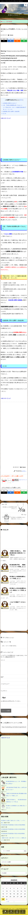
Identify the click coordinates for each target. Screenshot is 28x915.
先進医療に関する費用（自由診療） (11, 111)
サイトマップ (9, 1)
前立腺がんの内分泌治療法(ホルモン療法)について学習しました (18, 590)
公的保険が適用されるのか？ (9, 103)
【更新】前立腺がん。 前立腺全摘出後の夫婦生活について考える (18, 553)
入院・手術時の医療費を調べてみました (12, 105)
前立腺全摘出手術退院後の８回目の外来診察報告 (13, 829)
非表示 (21, 100)
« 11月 (7, 901)
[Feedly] (24, 41)
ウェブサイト (4, 690)
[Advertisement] (14, 138)
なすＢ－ (24, 471)
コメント (3, 660)
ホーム (3, 1)
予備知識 (10, 21)
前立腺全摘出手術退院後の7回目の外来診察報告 (13, 833)
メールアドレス (5, 684)
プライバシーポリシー (18, 1)
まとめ (4, 113)
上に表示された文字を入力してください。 (11, 701)
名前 (2, 677)
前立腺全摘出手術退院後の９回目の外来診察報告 (13, 825)
